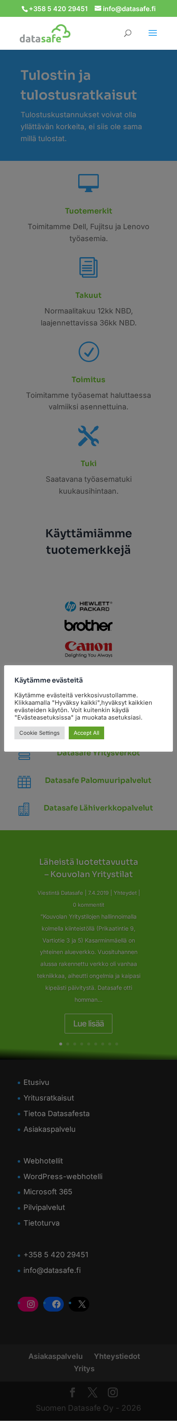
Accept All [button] (86, 732)
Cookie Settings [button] (39, 732)
